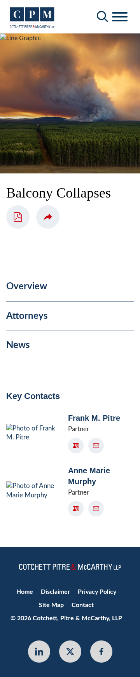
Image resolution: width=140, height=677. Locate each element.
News (18, 345)
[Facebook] (101, 651)
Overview (26, 286)
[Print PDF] (18, 217)
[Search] (102, 16)
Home (24, 592)
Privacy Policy (97, 592)
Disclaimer (55, 592)
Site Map (51, 605)
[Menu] (119, 17)
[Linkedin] (39, 651)
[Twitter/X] (70, 651)
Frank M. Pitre (94, 418)
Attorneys (27, 316)
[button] (48, 217)
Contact (83, 605)
